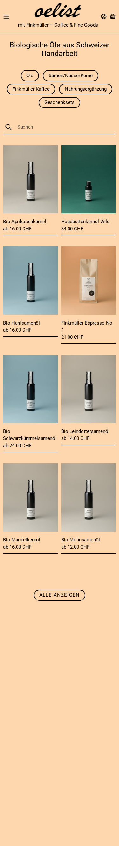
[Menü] (6, 16)
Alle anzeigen (59, 595)
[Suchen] (11, 127)
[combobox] (59, 127)
